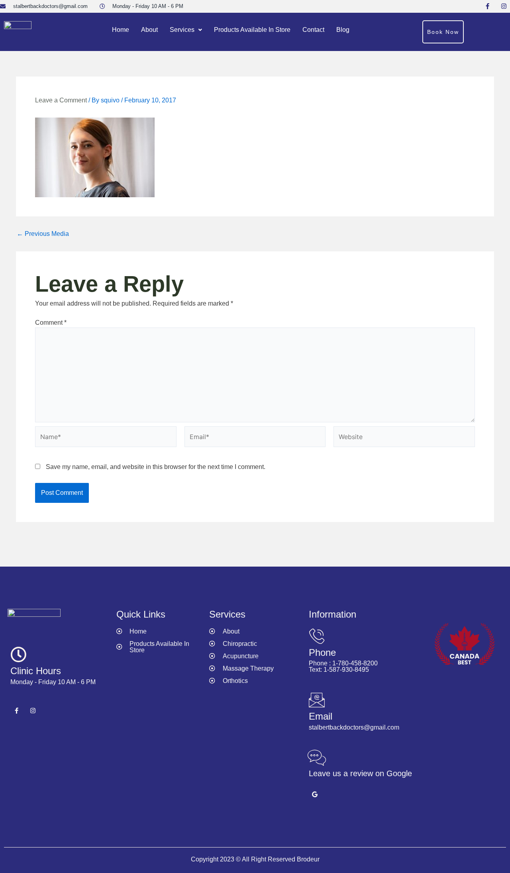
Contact (313, 29)
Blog (342, 29)
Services (182, 29)
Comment (51, 322)
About (149, 29)
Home (120, 29)
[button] (186, 30)
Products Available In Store (252, 29)
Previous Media (43, 234)
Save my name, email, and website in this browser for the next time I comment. (155, 466)
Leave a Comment (61, 100)
